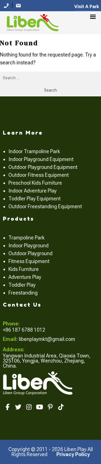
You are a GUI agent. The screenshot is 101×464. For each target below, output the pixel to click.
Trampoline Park (26, 238)
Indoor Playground (28, 245)
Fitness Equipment (28, 261)
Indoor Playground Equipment (41, 159)
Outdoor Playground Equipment (42, 167)
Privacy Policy (73, 454)
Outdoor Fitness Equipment (38, 175)
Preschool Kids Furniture (35, 183)
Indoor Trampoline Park (34, 151)
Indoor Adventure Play (32, 191)
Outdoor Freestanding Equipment (45, 206)
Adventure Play (24, 277)
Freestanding (23, 293)
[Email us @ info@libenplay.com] (18, 5)
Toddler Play (22, 285)
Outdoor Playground (30, 253)
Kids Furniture (23, 269)
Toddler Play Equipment (34, 199)
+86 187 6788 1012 (24, 330)
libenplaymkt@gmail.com (47, 339)
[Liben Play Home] (31, 22)
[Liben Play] (38, 383)
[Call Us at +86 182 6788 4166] (6, 5)
